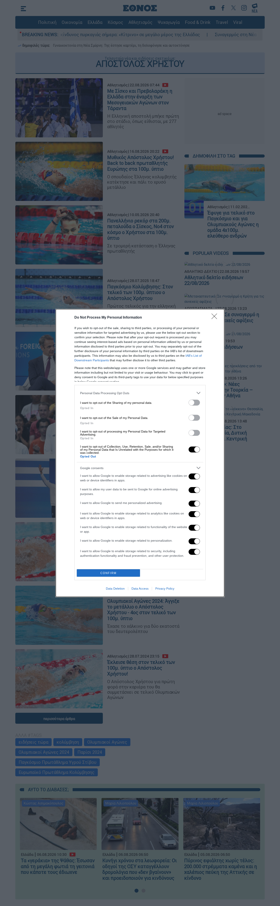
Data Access (140, 588)
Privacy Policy (164, 588)
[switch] (194, 403)
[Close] (216, 318)
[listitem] (140, 393)
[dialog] (140, 453)
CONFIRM (108, 573)
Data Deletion (115, 588)
